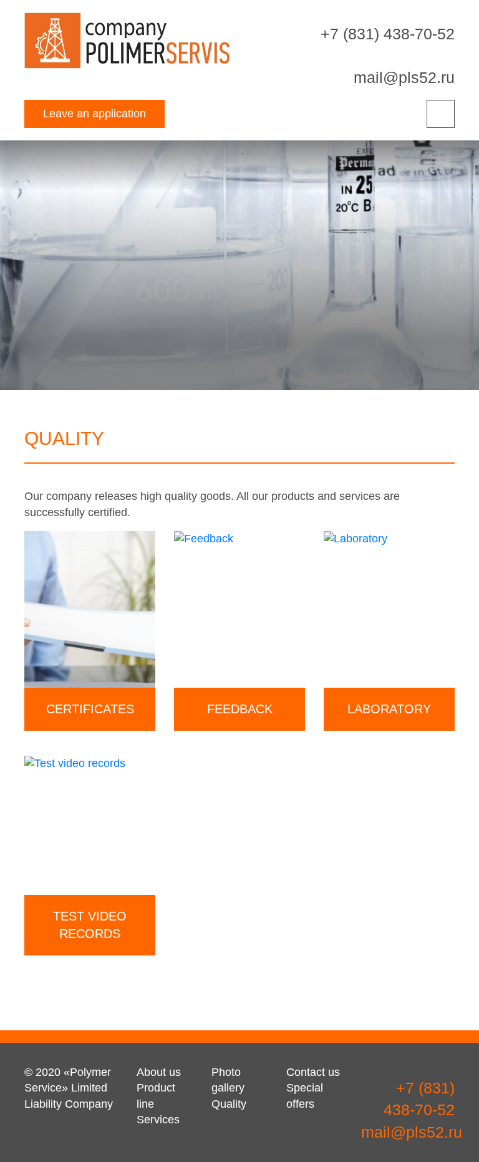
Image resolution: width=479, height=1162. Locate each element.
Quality (228, 1104)
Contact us (313, 1072)
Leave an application (94, 113)
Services (158, 1119)
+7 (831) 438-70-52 (388, 33)
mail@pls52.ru (404, 77)
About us (159, 1072)
